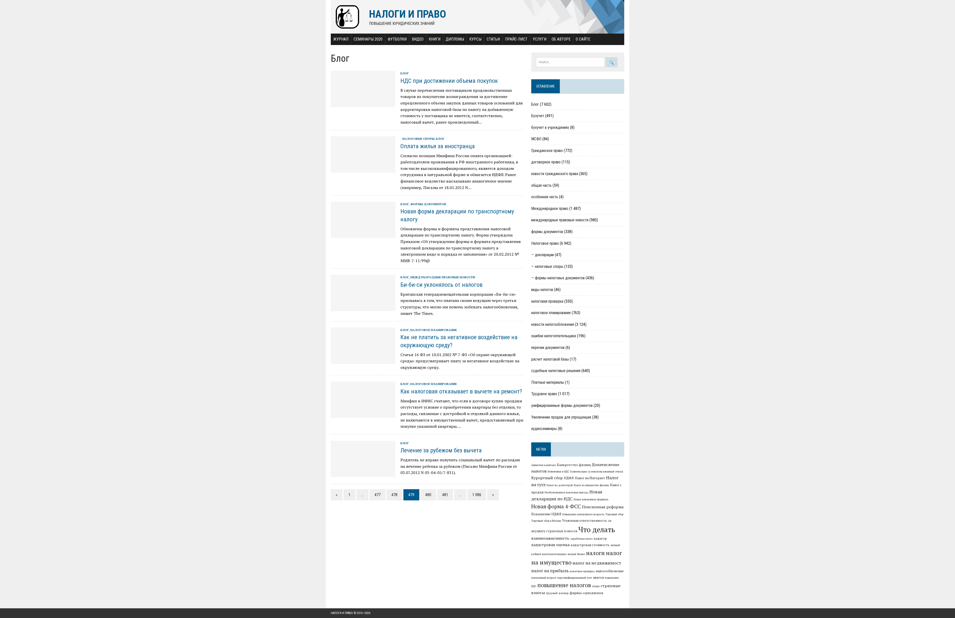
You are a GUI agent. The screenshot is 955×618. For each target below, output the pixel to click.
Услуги (539, 39)
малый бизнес (576, 554)
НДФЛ (569, 478)
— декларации (542, 254)
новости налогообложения (552, 324)
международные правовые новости (442, 277)
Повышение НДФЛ (546, 514)
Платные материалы (547, 382)
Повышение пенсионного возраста (583, 514)
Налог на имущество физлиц (591, 485)
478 (394, 494)
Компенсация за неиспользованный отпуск (596, 471)
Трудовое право (544, 393)
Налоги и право (342, 613)
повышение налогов (564, 585)
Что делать (596, 529)
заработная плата (581, 538)
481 (445, 494)
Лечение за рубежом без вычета (441, 450)
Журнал (340, 39)
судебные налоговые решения (555, 370)
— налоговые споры (547, 266)
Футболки (397, 39)
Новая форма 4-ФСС (556, 506)
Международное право (549, 208)
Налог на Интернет (590, 478)
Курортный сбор (547, 477)
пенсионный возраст (543, 577)
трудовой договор (557, 593)
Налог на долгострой (560, 485)
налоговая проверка (547, 301)
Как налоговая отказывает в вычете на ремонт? (461, 391)
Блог (404, 73)
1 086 (476, 494)
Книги (434, 39)
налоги (595, 553)
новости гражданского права (554, 173)
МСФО (536, 139)
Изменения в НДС (558, 471)
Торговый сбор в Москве (546, 521)
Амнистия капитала (543, 465)
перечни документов (548, 347)
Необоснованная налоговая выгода (566, 492)
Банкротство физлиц (574, 465)
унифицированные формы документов (562, 405)
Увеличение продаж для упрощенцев (561, 417)
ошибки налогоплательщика (553, 335)
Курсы (475, 39)
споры (596, 586)
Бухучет (537, 115)
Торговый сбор (614, 514)
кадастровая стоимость (590, 545)
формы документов (428, 204)
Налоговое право (545, 243)
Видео (418, 39)
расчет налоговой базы (550, 359)
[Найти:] (571, 61)
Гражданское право (547, 150)
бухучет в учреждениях (550, 127)
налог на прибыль (550, 570)
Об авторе (561, 39)
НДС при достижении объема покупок (449, 80)
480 (428, 494)
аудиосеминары (544, 428)
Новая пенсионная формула (591, 499)
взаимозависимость (550, 538)
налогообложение (610, 571)
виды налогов (542, 289)
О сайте (583, 39)
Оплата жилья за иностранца (437, 146)
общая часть (541, 185)
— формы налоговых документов (558, 278)
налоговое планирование (433, 330)
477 (378, 494)
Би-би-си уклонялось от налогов (441, 284)
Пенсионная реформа (602, 507)
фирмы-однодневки (586, 593)
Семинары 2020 (368, 39)
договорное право (546, 162)
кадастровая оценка (550, 544)
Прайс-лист (516, 39)
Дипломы (455, 39)
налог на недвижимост (597, 563)
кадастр (600, 538)
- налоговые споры (417, 139)
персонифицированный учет (574, 577)
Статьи (493, 39)
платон (598, 577)
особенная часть (544, 196)
